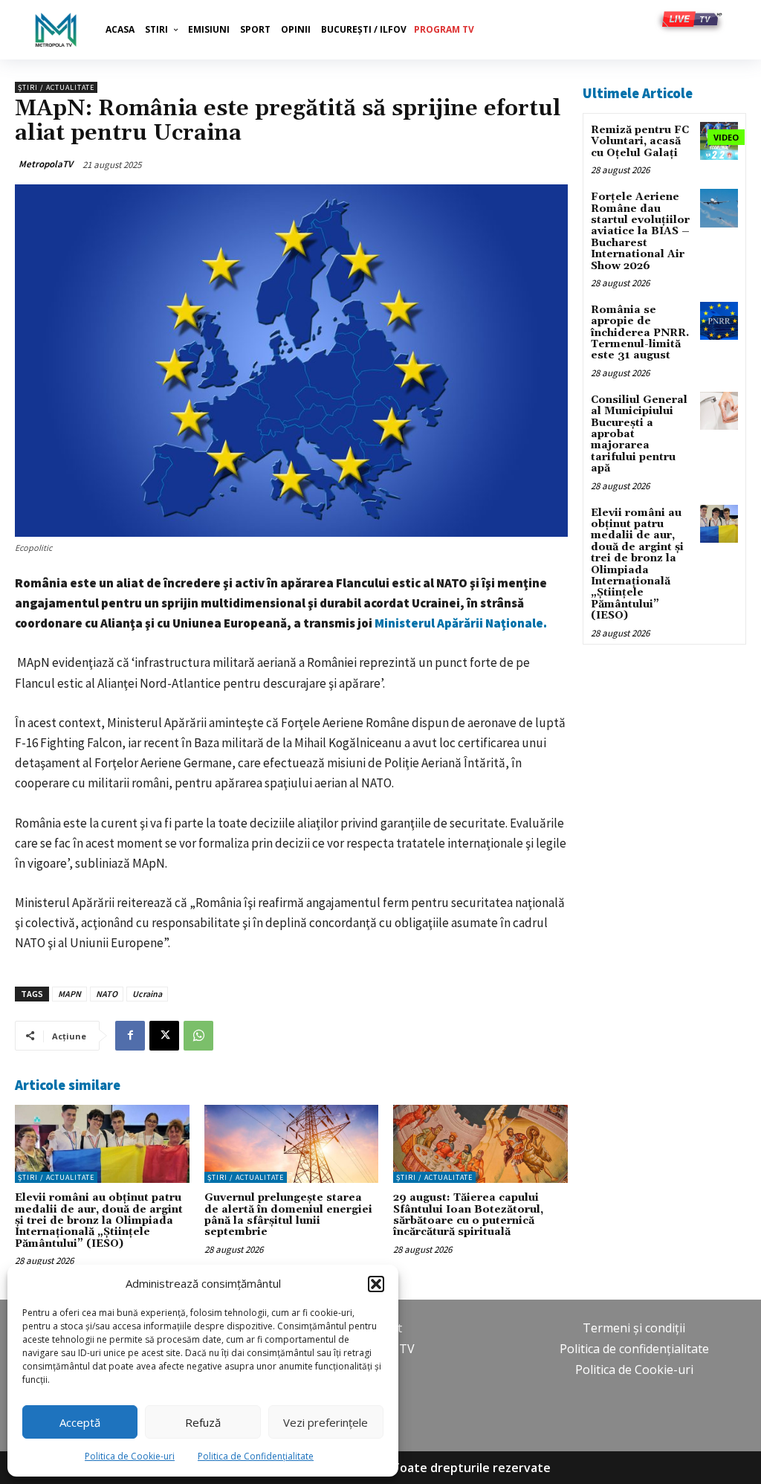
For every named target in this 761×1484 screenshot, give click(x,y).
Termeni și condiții (634, 1328)
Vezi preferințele (325, 1422)
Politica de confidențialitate (634, 1349)
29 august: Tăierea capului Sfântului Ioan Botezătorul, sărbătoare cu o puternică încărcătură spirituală (468, 1215)
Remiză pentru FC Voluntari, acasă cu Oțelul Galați (640, 141)
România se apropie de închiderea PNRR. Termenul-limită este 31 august (640, 333)
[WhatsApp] (198, 1036)
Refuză (203, 1422)
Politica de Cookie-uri (130, 1456)
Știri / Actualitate (56, 87)
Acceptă (79, 1422)
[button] (376, 1284)
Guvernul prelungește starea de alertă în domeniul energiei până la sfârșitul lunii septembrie (288, 1215)
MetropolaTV (46, 164)
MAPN (69, 993)
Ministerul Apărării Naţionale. (461, 623)
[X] (164, 1036)
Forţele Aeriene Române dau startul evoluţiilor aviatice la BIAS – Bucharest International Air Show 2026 (640, 231)
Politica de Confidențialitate (256, 1456)
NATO (106, 993)
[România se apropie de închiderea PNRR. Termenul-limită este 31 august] (719, 321)
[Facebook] (130, 1036)
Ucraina (147, 993)
